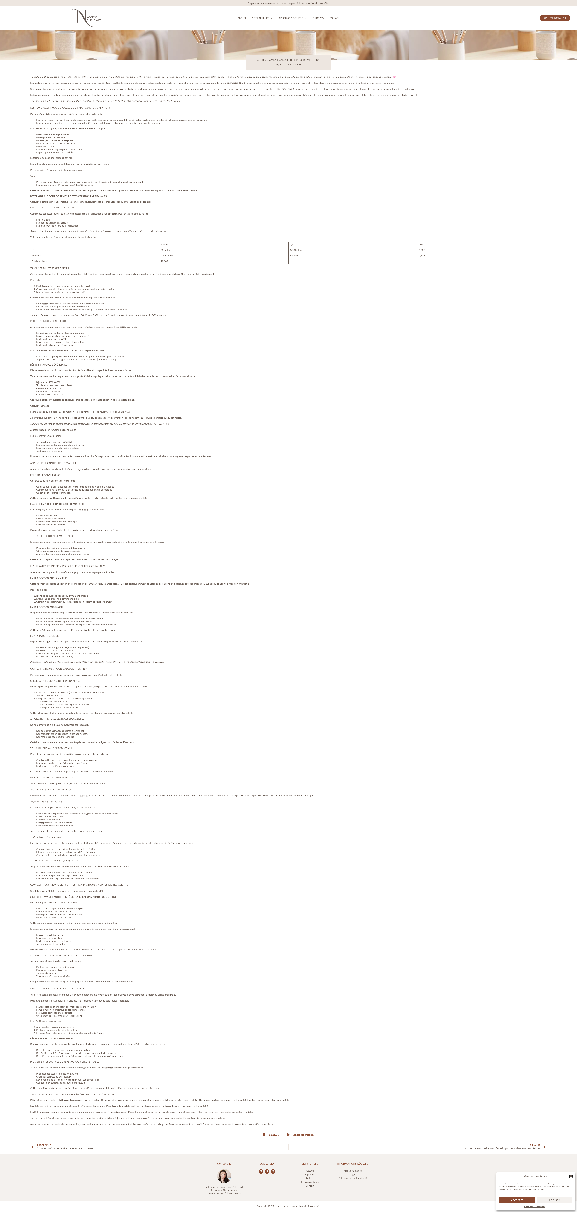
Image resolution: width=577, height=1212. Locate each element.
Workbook (317, 3)
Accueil (242, 18)
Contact (334, 18)
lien (75, 1079)
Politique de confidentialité (534, 1207)
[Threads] (267, 1171)
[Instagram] (261, 1171)
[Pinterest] (273, 1171)
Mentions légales (353, 1170)
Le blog (310, 1178)
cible (70, 152)
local (63, 338)
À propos (318, 18)
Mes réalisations (310, 1181)
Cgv (353, 1174)
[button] (570, 1176)
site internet (51, 973)
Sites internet (260, 18)
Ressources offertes (290, 18)
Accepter (517, 1200)
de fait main (128, 399)
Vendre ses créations (303, 1134)
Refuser (554, 1200)
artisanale (170, 994)
